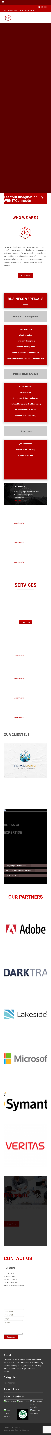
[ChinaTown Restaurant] (36, 1411)
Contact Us (11, 1337)
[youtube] (42, 8)
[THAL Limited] (23, 1401)
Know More (9, 184)
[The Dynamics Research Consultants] (36, 1404)
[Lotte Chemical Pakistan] (10, 1413)
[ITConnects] (6, 17)
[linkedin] (45, 8)
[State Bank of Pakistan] (22, 1414)
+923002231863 (12, 10)
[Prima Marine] (10, 1401)
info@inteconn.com (28, 10)
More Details (19, 500)
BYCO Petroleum (14, 799)
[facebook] (39, 8)
